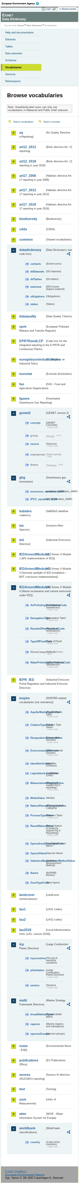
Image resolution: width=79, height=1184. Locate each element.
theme (34, 872)
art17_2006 (27, 175)
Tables (9, 46)
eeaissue (35, 286)
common (26, 239)
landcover (27, 895)
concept (35, 422)
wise (22, 1114)
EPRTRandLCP (31, 341)
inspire (24, 698)
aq (21, 132)
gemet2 (25, 413)
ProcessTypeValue (37, 815)
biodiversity (28, 219)
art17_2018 (27, 204)
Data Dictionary (34, 25)
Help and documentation (19, 32)
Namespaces (13, 81)
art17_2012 (27, 190)
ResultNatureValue (37, 825)
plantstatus (37, 970)
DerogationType (37, 618)
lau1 (22, 909)
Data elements (13, 53)
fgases (24, 398)
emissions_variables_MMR (37, 491)
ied (21, 540)
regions (35, 1024)
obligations (37, 296)
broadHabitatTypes (37, 1014)
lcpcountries (37, 958)
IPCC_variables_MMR (37, 499)
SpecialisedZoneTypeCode (37, 843)
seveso (24, 1074)
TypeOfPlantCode (37, 641)
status (34, 304)
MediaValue (37, 798)
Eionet (21, 25)
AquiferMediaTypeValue (37, 712)
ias (21, 525)
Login (48, 9)
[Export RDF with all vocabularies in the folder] (68, 254)
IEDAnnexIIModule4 (32, 587)
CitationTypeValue (37, 724)
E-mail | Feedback (16, 1171)
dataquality (27, 316)
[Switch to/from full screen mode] (55, 9)
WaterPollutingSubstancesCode (37, 662)
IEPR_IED (26, 679)
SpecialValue (37, 853)
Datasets (10, 39)
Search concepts (51, 122)
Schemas (10, 60)
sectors (35, 985)
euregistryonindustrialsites (32, 359)
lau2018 (25, 930)
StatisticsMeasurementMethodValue (37, 860)
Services (10, 74)
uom (22, 1099)
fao (21, 384)
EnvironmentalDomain (37, 750)
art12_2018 (27, 161)
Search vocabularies (23, 122)
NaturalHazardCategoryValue (37, 805)
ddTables (36, 279)
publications (28, 1060)
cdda (23, 229)
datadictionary (30, 250)
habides (25, 511)
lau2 (22, 919)
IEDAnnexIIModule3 (32, 568)
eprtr (23, 326)
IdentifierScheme (37, 763)
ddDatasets (37, 271)
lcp (21, 944)
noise (23, 1046)
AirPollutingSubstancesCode (37, 605)
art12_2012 (27, 147)
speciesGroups (37, 1033)
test (22, 1089)
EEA (21, 3)
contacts (35, 263)
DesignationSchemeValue (37, 737)
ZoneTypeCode (37, 882)
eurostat (25, 374)
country (35, 1142)
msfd (23, 1000)
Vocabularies (13, 67)
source (34, 443)
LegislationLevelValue (37, 773)
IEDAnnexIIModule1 (32, 554)
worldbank (27, 1128)
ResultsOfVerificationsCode (37, 628)
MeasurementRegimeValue (37, 783)
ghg (22, 477)
